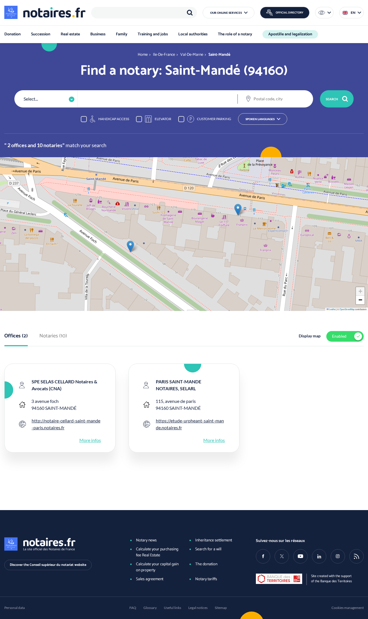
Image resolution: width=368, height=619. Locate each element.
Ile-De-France (164, 54)
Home (143, 54)
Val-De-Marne (191, 54)
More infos (90, 440)
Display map (310, 335)
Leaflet (332, 309)
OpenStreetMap (347, 309)
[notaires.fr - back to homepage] (44, 12)
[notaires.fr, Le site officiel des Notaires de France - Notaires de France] (58, 544)
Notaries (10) (53, 336)
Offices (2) (16, 336)
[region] (144, 12)
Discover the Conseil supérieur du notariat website (48, 565)
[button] (228, 12)
